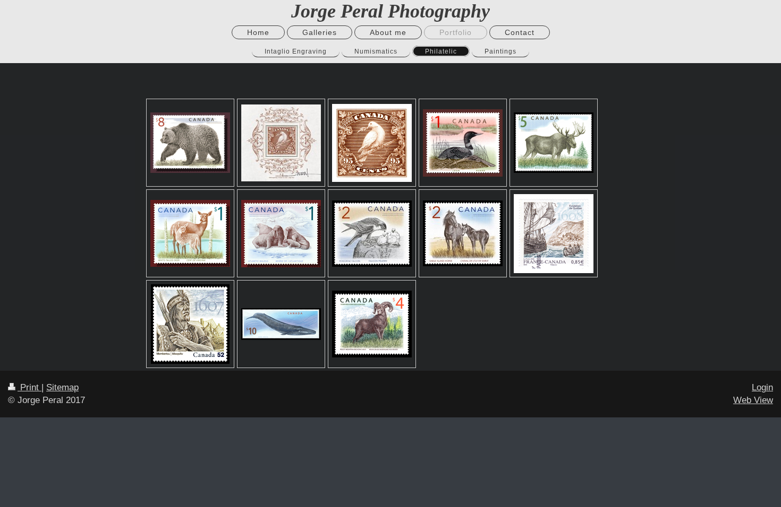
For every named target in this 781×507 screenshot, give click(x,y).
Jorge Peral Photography (390, 11)
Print (29, 387)
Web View (753, 400)
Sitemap (62, 387)
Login (762, 387)
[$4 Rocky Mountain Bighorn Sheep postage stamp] (372, 324)
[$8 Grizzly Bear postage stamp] (190, 142)
